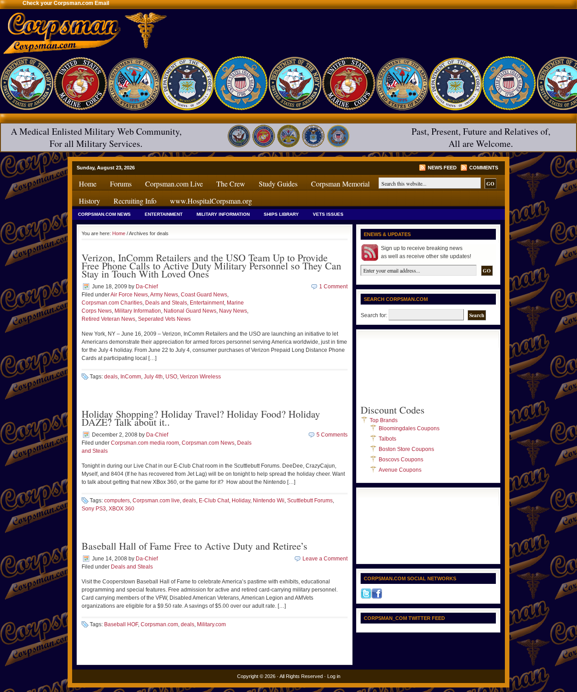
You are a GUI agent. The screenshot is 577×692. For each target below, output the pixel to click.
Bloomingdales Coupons (409, 428)
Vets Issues (328, 214)
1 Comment (333, 286)
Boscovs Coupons (401, 459)
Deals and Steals (166, 303)
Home (87, 183)
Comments (483, 167)
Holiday (241, 500)
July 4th (153, 376)
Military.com (211, 624)
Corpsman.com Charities (112, 303)
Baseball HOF (121, 624)
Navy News (233, 311)
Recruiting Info (135, 200)
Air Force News (129, 294)
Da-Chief (147, 286)
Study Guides (278, 183)
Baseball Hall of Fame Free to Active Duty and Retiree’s (194, 545)
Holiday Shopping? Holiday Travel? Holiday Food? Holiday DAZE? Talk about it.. (201, 417)
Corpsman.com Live (174, 183)
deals (111, 376)
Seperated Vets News (164, 319)
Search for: (374, 315)
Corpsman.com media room (145, 443)
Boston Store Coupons (406, 449)
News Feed (442, 167)
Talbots (387, 439)
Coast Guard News (204, 294)
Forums (121, 183)
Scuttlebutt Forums (310, 500)
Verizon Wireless (200, 376)
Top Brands (384, 420)
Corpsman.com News (104, 214)
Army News (164, 294)
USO (171, 376)
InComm (130, 376)
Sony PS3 (94, 508)
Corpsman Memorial (340, 183)
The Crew (230, 183)
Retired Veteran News (108, 319)
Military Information (223, 214)
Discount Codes (393, 409)
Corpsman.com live (156, 500)
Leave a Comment (325, 558)
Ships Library (281, 214)
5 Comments (332, 435)
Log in (333, 676)
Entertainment (164, 214)
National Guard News (190, 311)
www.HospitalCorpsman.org (211, 200)
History (89, 200)
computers (117, 500)
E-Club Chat (214, 500)
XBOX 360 (121, 508)
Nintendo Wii (268, 500)
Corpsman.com (159, 624)
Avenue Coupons (400, 470)
